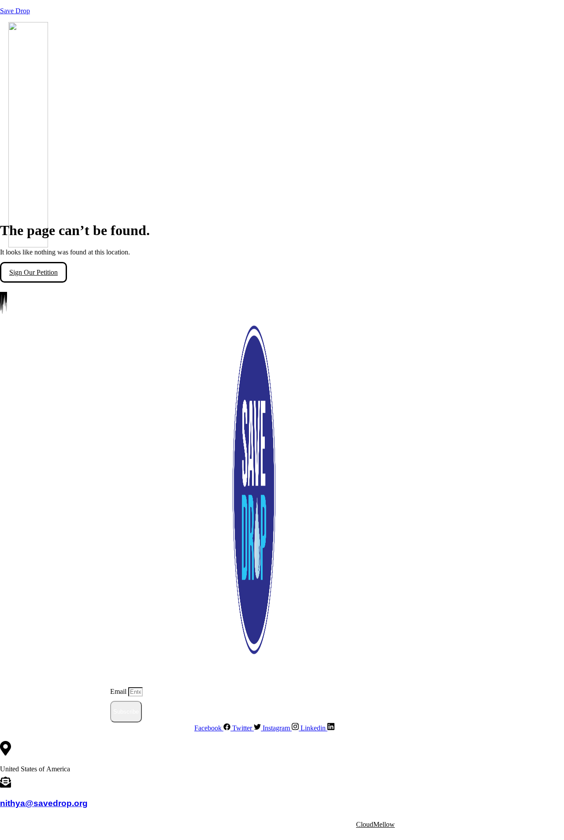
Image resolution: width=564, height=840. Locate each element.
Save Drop (15, 11)
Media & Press (211, 258)
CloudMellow (375, 824)
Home (56, 258)
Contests (326, 258)
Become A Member (283, 258)
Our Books (171, 258)
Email (119, 691)
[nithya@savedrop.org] (5, 784)
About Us (84, 258)
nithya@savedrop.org (44, 803)
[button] (86, 259)
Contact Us (363, 258)
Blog (245, 258)
